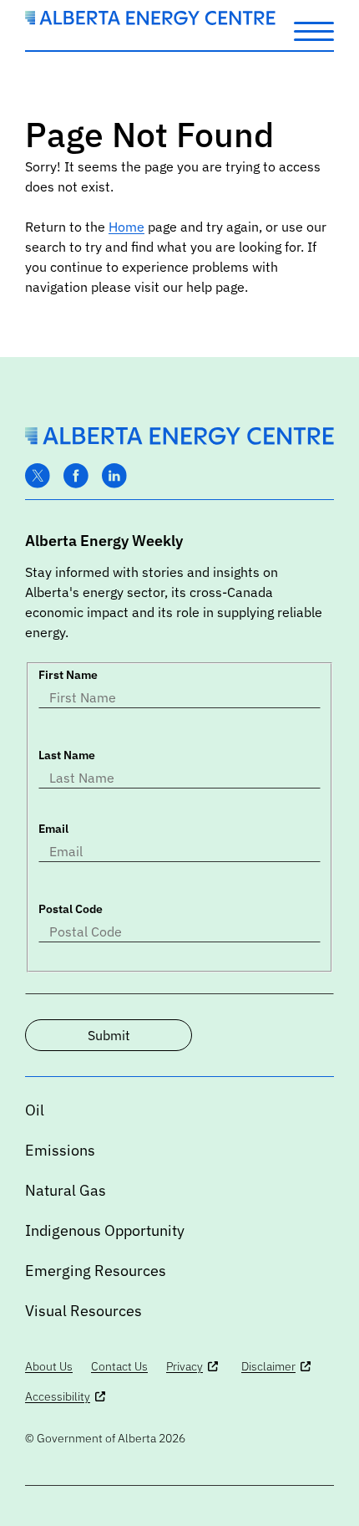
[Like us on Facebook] (75, 476)
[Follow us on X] (37, 476)
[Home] (150, 20)
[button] (314, 30)
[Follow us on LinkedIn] (114, 476)
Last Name (66, 755)
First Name (68, 674)
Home (126, 226)
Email (53, 828)
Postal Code (70, 909)
